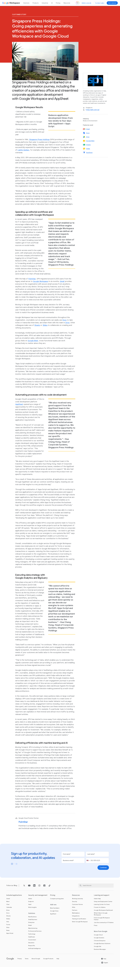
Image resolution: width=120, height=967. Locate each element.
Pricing (58, 3)
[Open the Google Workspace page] (11, 3)
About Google (36, 958)
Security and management (37, 895)
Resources (67, 3)
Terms (26, 958)
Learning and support (101, 895)
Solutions (26, 3)
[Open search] (77, 3)
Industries (45, 3)
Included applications (14, 895)
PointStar (23, 822)
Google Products (48, 958)
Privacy (20, 958)
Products (35, 3)
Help (58, 958)
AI (51, 3)
